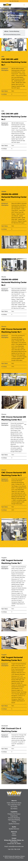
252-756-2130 (15, 849)
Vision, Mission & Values (14, 803)
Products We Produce (14, 814)
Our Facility (14, 807)
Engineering (14, 816)
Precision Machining (14, 818)
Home (7, 31)
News (14, 834)
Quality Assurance (14, 824)
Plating (14, 822)
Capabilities (14, 811)
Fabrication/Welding (14, 820)
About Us (14, 800)
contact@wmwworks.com (16, 846)
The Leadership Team (14, 805)
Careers (14, 835)
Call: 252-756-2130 (14, 1)
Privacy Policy (19, 858)
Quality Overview (14, 829)
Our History (14, 809)
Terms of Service (9, 858)
